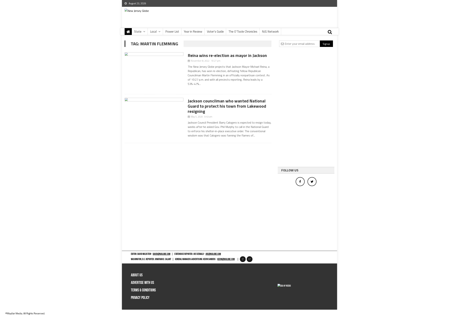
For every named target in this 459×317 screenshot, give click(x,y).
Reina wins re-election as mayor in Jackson (227, 55)
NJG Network (270, 31)
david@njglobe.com (161, 254)
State (137, 31)
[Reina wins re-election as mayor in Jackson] (154, 71)
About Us (137, 275)
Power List (172, 31)
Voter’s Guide (215, 31)
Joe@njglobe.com (213, 254)
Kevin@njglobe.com (226, 259)
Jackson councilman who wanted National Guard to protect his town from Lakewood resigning (227, 106)
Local (153, 31)
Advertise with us (142, 282)
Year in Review (193, 31)
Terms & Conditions (143, 290)
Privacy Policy (140, 297)
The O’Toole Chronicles (242, 31)
